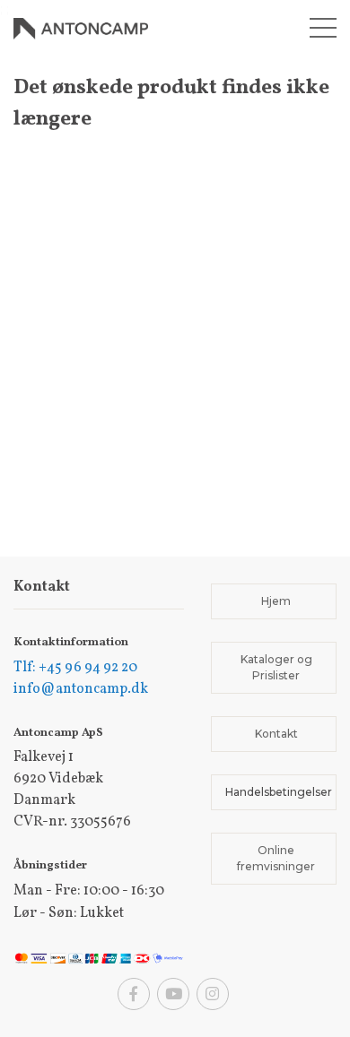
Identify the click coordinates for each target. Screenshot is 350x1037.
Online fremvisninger (276, 858)
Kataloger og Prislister (276, 667)
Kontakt (276, 733)
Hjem (276, 601)
